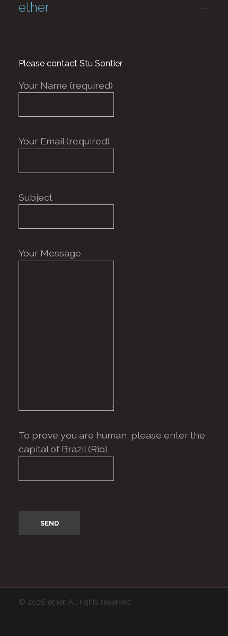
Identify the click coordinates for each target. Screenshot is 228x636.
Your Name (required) (66, 85)
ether (34, 7)
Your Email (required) (64, 141)
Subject (35, 197)
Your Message (50, 253)
